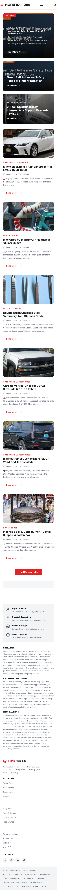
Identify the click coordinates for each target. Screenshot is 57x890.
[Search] (55, 5)
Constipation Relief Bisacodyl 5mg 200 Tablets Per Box (26, 32)
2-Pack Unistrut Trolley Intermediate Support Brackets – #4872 (28, 110)
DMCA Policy (21, 882)
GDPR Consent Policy (11, 878)
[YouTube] (17, 860)
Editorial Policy (36, 882)
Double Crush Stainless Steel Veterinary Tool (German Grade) (24, 314)
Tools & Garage (9, 813)
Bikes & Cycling (11, 236)
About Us (6, 874)
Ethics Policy (8, 886)
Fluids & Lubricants (11, 817)
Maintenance (8, 843)
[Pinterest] (24, 860)
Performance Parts (10, 834)
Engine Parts (8, 783)
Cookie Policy (44, 874)
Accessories (8, 838)
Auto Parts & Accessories (16, 163)
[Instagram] (11, 860)
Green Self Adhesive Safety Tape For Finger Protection (25, 79)
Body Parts (7, 809)
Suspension (8, 792)
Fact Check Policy (23, 886)
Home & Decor (10, 528)
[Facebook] (5, 860)
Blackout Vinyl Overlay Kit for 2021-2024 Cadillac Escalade (26, 460)
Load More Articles (28, 572)
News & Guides (9, 847)
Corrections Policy (41, 886)
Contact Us (17, 874)
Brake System (8, 788)
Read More (13, 52)
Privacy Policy (30, 874)
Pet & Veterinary (12, 309)
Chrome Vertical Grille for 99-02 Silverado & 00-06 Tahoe (24, 387)
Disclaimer (40, 878)
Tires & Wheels (9, 822)
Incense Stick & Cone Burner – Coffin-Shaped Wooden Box (27, 533)
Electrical (6, 797)
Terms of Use (8, 882)
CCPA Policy (28, 878)
